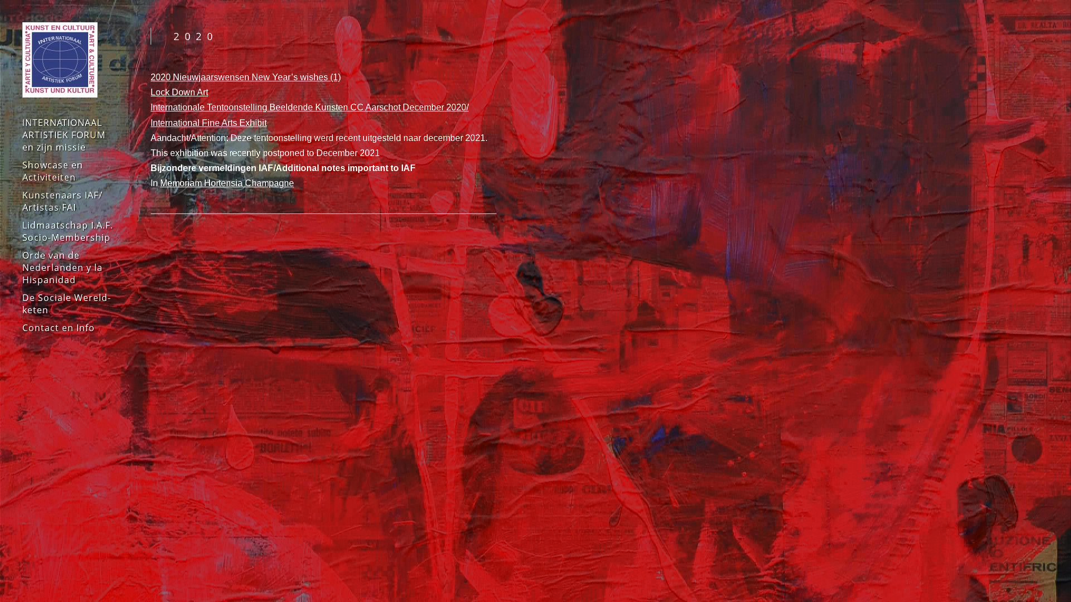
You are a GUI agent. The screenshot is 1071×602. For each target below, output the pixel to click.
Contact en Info (58, 328)
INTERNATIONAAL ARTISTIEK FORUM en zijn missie (63, 134)
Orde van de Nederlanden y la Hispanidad (62, 267)
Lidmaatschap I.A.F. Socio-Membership (67, 231)
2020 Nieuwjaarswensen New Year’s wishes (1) (246, 77)
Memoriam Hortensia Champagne (227, 183)
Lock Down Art (179, 92)
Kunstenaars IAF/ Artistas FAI (62, 201)
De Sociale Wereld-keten (66, 304)
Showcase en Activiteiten (52, 171)
